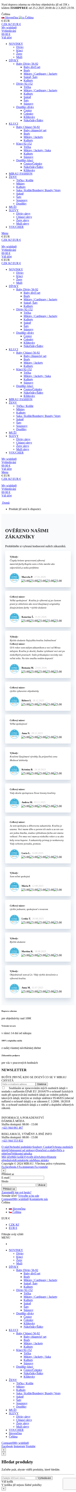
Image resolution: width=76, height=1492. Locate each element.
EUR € (13, 1227)
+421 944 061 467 (12, 1127)
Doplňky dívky (25, 107)
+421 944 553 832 (12, 1140)
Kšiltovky (29, 117)
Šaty (26, 100)
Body (27, 70)
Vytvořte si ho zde (28, 1195)
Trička (27, 87)
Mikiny (20, 183)
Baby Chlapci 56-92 (28, 127)
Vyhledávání (44, 1478)
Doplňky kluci (24, 160)
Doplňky (21, 203)
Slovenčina (18, 1208)
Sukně (27, 97)
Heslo (4, 1181)
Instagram (19, 1446)
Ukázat (41, 1185)
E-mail (5, 1177)
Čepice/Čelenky (33, 163)
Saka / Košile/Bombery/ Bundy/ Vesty (38, 190)
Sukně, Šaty (31, 77)
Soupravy (21, 200)
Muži (19, 57)
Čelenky (28, 113)
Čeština (16, 1212)
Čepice (28, 110)
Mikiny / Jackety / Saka (37, 150)
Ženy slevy (22, 220)
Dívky (20, 47)
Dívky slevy (23, 213)
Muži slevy (22, 223)
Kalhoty (28, 80)
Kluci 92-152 (24, 143)
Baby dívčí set (32, 67)
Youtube (30, 1446)
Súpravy (28, 103)
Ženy (19, 53)
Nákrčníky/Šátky (33, 120)
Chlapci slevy (24, 216)
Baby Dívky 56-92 (27, 63)
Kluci (19, 50)
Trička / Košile (24, 180)
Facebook (7, 1446)
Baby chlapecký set (35, 130)
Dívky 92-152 (24, 83)
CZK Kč (14, 1224)
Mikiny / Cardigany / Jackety (40, 73)
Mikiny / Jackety (33, 137)
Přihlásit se (9, 1188)
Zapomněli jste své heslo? (16, 1192)
